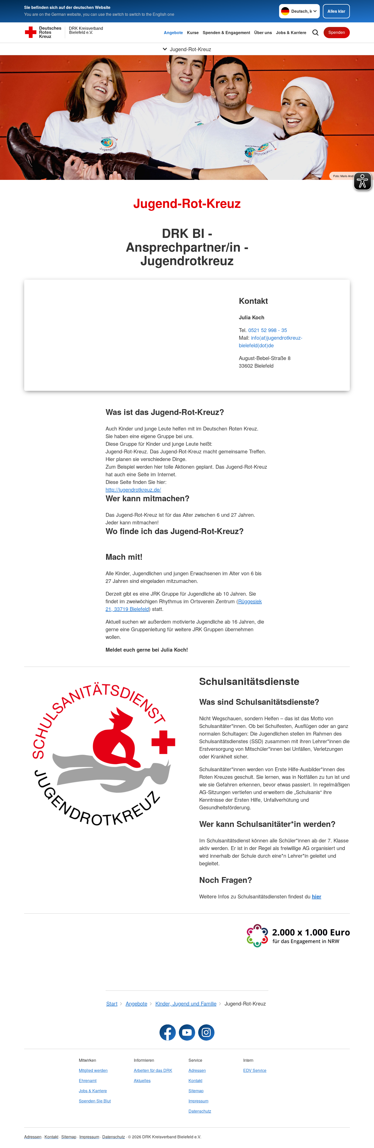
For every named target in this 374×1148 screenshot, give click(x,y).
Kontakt (195, 1080)
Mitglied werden (93, 1070)
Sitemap (196, 1091)
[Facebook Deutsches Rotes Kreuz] (168, 1032)
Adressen (197, 1070)
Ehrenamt (87, 1080)
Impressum (198, 1101)
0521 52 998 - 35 (267, 330)
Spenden (336, 32)
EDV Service (254, 1070)
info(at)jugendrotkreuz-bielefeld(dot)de (271, 341)
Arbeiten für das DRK (153, 1070)
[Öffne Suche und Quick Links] (315, 32)
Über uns (263, 32)
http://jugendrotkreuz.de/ (133, 489)
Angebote (173, 32)
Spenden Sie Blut (95, 1101)
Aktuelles (142, 1080)
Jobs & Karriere (291, 32)
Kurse (193, 32)
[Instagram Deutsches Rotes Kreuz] (206, 1032)
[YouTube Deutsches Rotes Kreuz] (187, 1032)
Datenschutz (200, 1111)
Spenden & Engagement (226, 32)
